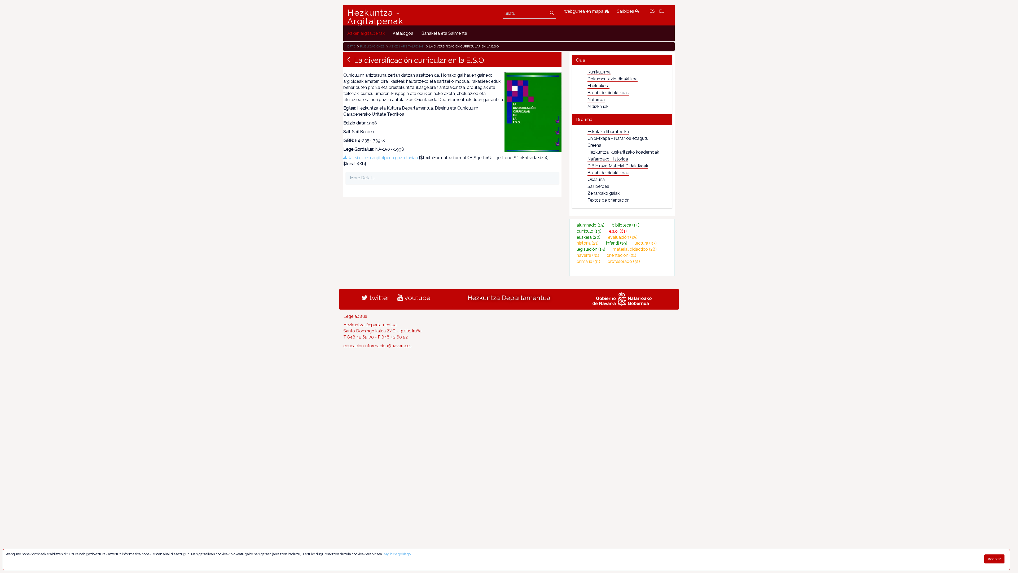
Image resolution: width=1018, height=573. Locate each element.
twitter (378, 298)
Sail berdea (598, 186)
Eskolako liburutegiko (608, 131)
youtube (416, 298)
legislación (591, 249)
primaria (588, 261)
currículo (589, 231)
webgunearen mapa (584, 11)
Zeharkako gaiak (603, 193)
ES (652, 11)
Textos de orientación (608, 200)
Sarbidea (626, 11)
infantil (616, 243)
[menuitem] (366, 33)
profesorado (624, 261)
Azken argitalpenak (406, 46)
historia (588, 243)
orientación (621, 255)
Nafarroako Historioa (607, 159)
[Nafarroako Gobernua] (622, 298)
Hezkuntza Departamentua (509, 298)
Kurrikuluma (599, 72)
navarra (588, 255)
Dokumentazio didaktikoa (612, 78)
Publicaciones (372, 46)
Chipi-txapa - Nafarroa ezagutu (617, 138)
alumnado (590, 225)
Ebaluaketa (598, 85)
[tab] (622, 60)
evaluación (623, 237)
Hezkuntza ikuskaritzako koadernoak (623, 152)
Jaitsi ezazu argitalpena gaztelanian (382, 157)
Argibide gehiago (397, 554)
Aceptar (994, 559)
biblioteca (625, 225)
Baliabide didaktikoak (608, 92)
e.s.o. (618, 231)
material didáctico (635, 249)
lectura (646, 243)
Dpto (351, 46)
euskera (588, 237)
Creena (594, 145)
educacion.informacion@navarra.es (377, 345)
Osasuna (596, 179)
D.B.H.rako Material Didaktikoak (617, 165)
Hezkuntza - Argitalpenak (375, 16)
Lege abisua (355, 316)
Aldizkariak (597, 106)
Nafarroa (596, 99)
